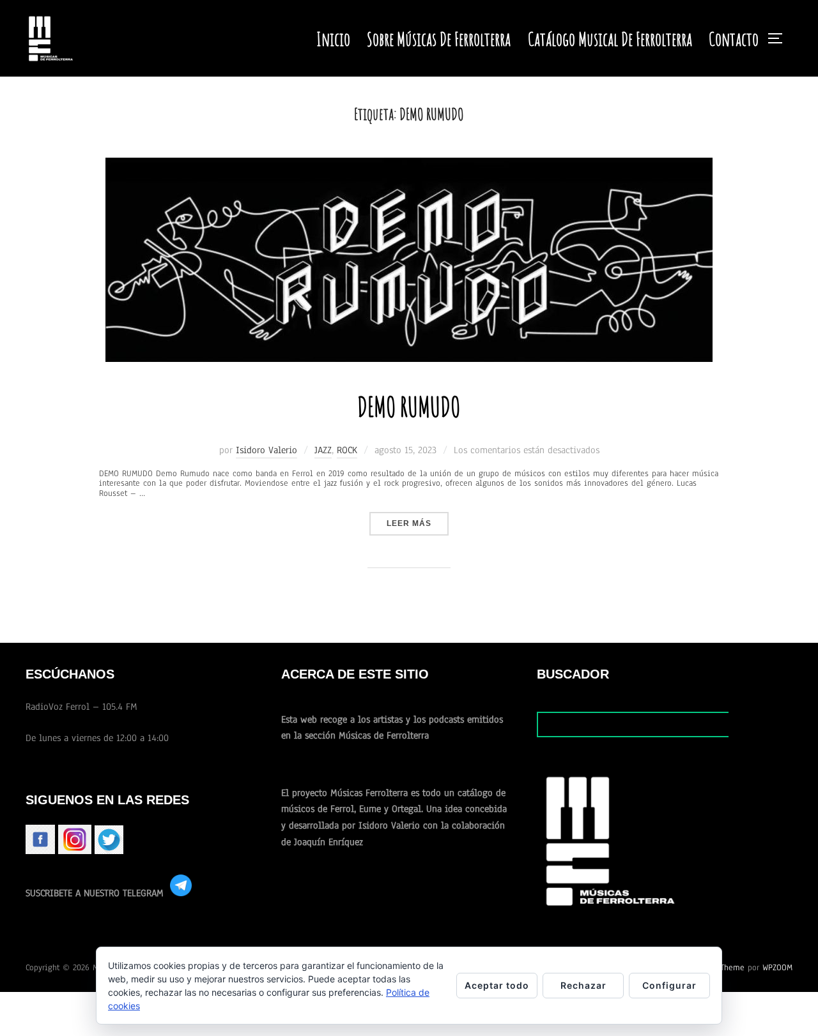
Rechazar (583, 985)
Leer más (418, 523)
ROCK (347, 450)
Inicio (333, 38)
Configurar (669, 985)
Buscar (760, 723)
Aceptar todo (497, 985)
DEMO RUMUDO (408, 406)
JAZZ (323, 450)
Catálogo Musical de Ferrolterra (610, 38)
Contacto (734, 38)
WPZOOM (777, 967)
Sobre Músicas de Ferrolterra (439, 38)
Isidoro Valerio (266, 450)
